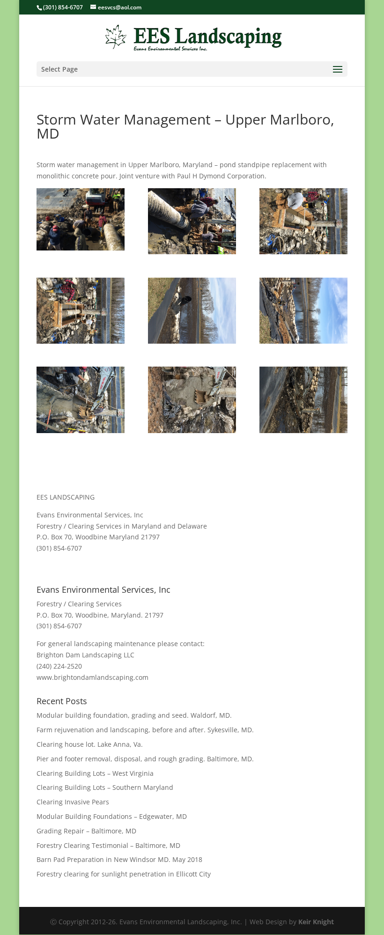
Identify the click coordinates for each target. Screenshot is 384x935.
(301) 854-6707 (63, 7)
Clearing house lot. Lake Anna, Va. (90, 744)
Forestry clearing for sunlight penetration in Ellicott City (124, 873)
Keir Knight (316, 921)
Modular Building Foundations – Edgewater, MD (112, 816)
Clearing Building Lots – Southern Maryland (105, 787)
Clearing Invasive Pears (73, 801)
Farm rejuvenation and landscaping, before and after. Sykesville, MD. (145, 729)
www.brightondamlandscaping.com (92, 677)
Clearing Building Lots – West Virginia (95, 773)
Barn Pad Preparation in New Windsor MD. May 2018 (119, 859)
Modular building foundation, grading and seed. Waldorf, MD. (134, 715)
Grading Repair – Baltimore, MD (86, 830)
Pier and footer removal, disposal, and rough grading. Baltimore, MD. (145, 758)
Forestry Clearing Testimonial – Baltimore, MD (108, 845)
